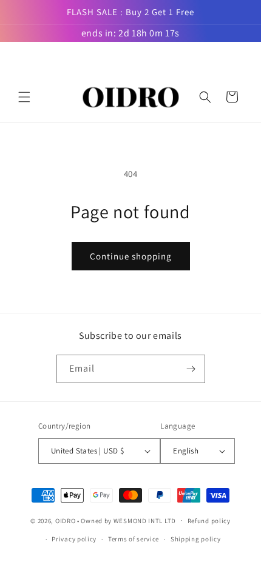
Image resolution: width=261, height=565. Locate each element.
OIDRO (65, 520)
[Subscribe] (191, 369)
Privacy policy (74, 539)
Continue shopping (131, 256)
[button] (24, 97)
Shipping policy (196, 539)
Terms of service (133, 539)
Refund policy (209, 521)
